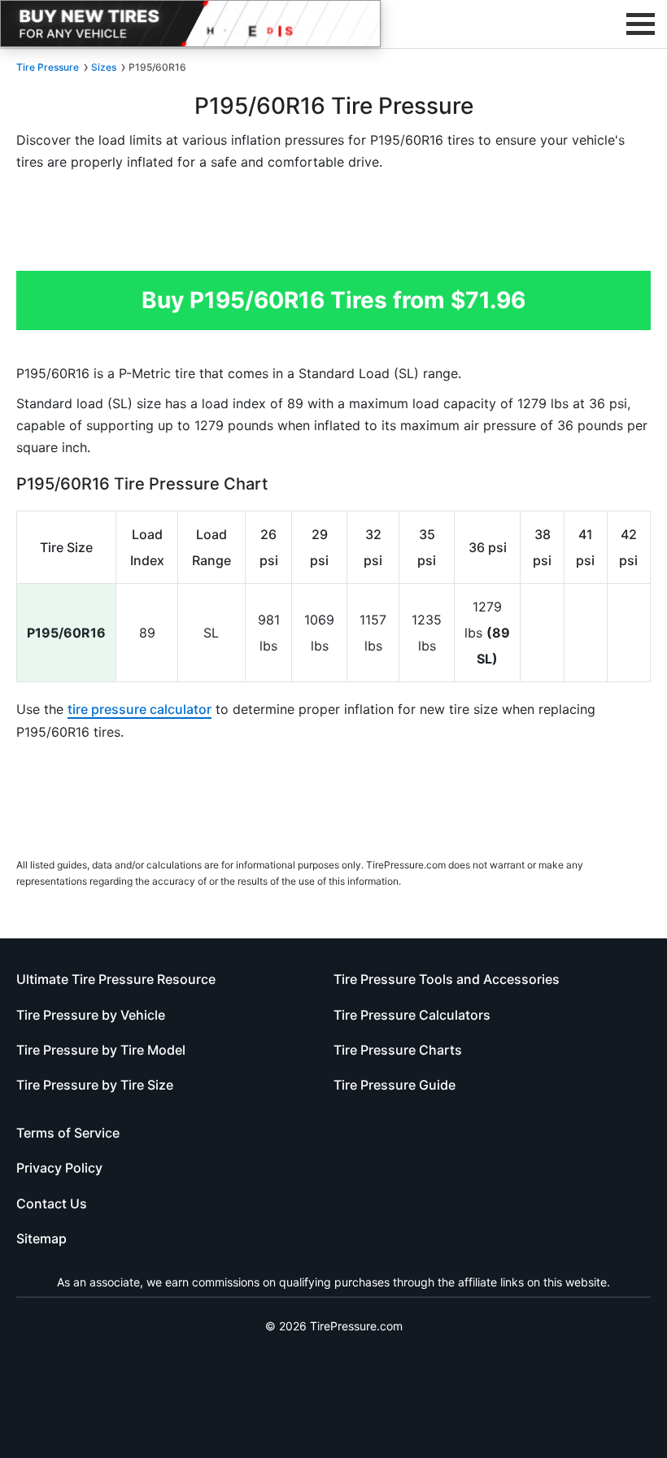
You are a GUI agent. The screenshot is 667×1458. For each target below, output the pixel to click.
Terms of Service (68, 1133)
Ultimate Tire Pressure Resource (116, 979)
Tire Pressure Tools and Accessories (447, 979)
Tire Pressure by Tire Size (94, 1085)
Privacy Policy (59, 1168)
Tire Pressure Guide (395, 1085)
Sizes (103, 67)
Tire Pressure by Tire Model (100, 1050)
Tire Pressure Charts (398, 1050)
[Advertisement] (333, 226)
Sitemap (41, 1238)
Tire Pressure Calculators (412, 1015)
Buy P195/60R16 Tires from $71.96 (333, 300)
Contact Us (51, 1203)
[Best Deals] (190, 23)
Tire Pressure (47, 67)
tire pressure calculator (139, 709)
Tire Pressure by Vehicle (90, 1015)
